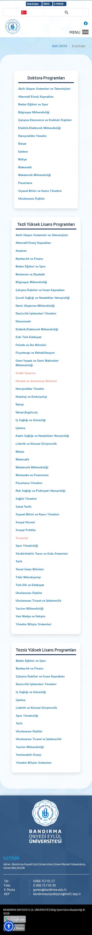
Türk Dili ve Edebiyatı (30, 585)
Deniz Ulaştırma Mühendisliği (35, 305)
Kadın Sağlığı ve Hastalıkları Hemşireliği (42, 435)
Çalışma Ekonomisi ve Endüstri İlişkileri (45, 120)
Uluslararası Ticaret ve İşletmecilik (38, 600)
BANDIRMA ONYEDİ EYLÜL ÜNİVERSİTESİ (27, 910)
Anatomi (21, 250)
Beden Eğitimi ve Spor (33, 104)
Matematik (25, 167)
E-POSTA (58, 3)
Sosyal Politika (26, 530)
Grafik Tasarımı (26, 373)
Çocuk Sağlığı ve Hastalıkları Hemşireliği (43, 297)
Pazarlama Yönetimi (29, 483)
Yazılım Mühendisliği (30, 608)
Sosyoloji (22, 538)
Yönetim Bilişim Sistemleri (33, 624)
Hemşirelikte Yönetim (32, 136)
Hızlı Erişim (33, 3)
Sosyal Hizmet (25, 522)
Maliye (22, 159)
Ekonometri (23, 321)
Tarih (19, 561)
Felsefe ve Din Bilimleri (31, 345)
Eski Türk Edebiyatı (29, 337)
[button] (8, 926)
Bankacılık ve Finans (29, 258)
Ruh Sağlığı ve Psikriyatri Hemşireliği (40, 490)
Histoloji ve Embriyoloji (31, 396)
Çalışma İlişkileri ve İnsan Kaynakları (40, 290)
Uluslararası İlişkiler (31, 198)
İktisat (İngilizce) (26, 412)
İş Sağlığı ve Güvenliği (31, 420)
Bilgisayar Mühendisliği (34, 112)
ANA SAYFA (59, 46)
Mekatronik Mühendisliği (35, 175)
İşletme (23, 151)
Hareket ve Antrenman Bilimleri (36, 381)
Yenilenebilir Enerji (28, 754)
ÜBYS (46, 3)
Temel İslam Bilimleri (30, 569)
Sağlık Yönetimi (26, 498)
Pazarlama (25, 183)
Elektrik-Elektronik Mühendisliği (39, 128)
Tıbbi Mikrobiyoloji (28, 577)
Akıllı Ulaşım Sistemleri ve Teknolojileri (44, 88)
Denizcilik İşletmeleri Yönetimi (36, 313)
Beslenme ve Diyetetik (30, 274)
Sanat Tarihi (23, 506)
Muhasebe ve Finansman (32, 475)
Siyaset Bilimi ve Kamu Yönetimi (40, 191)
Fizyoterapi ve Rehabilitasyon (35, 352)
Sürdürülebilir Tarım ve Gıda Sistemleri (42, 553)
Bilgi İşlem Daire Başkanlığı (67, 910)
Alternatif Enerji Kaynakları (36, 96)
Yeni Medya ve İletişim (30, 616)
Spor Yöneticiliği (27, 545)
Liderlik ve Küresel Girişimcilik (36, 443)
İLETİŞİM (11, 858)
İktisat (22, 143)
